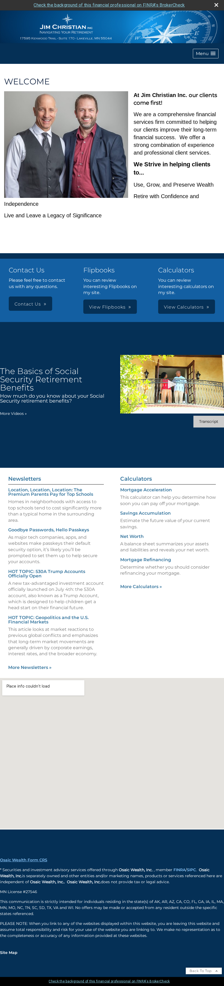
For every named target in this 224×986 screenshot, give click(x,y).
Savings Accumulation (145, 513)
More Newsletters (30, 667)
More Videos (13, 413)
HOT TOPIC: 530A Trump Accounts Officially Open (46, 574)
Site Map (8, 952)
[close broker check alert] (216, 5)
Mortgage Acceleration (146, 489)
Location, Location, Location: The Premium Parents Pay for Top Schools (50, 492)
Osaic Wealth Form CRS (23, 859)
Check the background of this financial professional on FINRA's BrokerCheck (109, 5)
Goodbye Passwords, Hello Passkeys (48, 529)
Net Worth (132, 536)
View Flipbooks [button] (107, 307)
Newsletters (24, 478)
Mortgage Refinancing (145, 559)
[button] (206, 53)
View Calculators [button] (184, 307)
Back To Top (201, 971)
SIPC (191, 869)
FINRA (179, 869)
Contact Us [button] (27, 304)
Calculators (136, 478)
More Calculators (141, 586)
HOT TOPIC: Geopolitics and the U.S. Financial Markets (48, 620)
